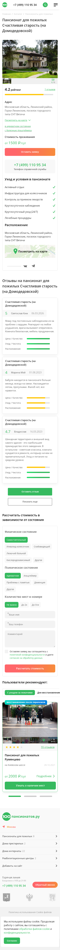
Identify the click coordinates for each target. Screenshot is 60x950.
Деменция (39, 582)
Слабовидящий (42, 546)
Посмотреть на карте (32, 251)
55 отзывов (47, 747)
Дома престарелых (14, 843)
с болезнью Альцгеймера (18, 130)
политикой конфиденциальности (27, 654)
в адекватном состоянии (18, 126)
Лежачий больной (16, 553)
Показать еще (30, 501)
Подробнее (44, 776)
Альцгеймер (30, 575)
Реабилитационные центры (19, 858)
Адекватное (13, 575)
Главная (6, 13)
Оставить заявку (30, 151)
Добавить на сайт (12, 865)
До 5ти (35, 604)
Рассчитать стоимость (30, 668)
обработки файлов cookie (34, 929)
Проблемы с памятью (18, 582)
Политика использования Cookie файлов (30, 912)
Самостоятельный (16, 539)
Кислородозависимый (18, 560)
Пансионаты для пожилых (39, 13)
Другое (38, 560)
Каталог (18, 13)
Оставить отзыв (30, 491)
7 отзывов (50, 89)
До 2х (24, 604)
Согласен (12, 940)
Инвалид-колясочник (18, 546)
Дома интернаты (13, 851)
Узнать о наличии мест (30, 785)
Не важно (12, 604)
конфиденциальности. (17, 932)
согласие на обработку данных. (26, 657)
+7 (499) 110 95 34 (25, 5)
